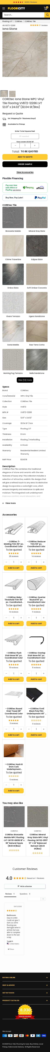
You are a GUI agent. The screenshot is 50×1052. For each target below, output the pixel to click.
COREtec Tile (30, 21)
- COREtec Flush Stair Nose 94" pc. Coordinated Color (14, 655)
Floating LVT (7, 21)
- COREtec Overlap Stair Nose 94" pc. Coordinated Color (36, 655)
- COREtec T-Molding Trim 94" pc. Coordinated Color (14, 544)
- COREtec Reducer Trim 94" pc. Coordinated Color (36, 544)
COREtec (18, 21)
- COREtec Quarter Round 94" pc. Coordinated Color (36, 600)
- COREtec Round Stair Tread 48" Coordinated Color (14, 711)
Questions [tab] (23, 894)
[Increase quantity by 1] (35, 145)
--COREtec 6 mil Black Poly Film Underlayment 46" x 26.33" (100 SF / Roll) (36, 711)
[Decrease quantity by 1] (15, 145)
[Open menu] (3, 8)
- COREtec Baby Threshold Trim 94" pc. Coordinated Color (14, 600)
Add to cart (13, 568)
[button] (25, 390)
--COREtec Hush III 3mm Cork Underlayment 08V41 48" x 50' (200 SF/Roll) (13, 767)
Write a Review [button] (26, 886)
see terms (17, 190)
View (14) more (25, 380)
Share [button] (12, 949)
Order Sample (25, 164)
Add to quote (25, 157)
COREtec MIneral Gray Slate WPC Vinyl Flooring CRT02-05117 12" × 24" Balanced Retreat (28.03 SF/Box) (37, 841)
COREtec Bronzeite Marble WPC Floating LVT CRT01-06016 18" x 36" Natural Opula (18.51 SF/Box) (14, 840)
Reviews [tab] (8, 894)
